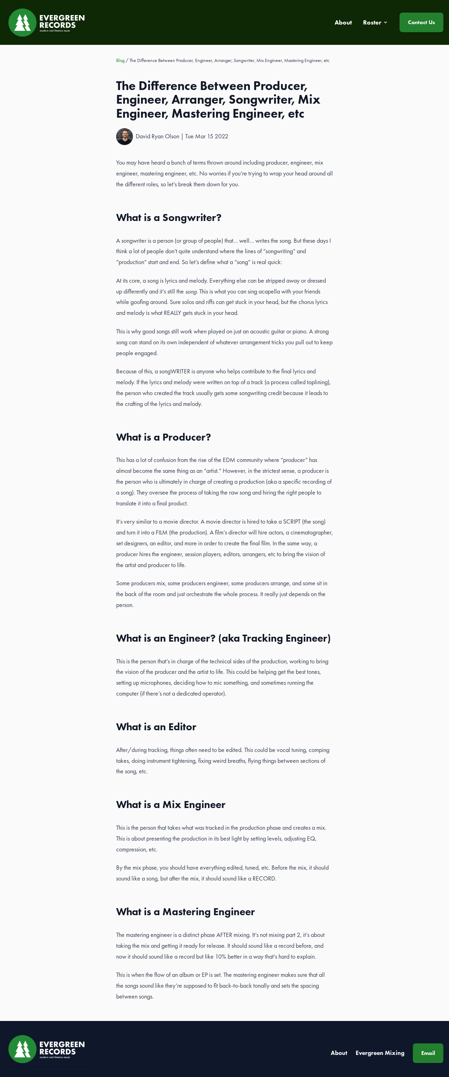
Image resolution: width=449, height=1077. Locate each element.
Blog (120, 60)
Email (428, 1053)
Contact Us (421, 22)
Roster (372, 22)
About (339, 1053)
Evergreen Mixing (380, 1053)
